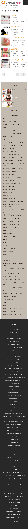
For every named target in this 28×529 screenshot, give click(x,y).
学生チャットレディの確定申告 (11, 218)
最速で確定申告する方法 (18, 95)
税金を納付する (7, 195)
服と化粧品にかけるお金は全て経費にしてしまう (14, 472)
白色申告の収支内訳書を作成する (11, 183)
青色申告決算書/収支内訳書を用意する (12, 177)
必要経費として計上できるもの (11, 224)
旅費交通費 (6, 239)
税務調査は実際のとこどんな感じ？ (12, 308)
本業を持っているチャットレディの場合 (13, 201)
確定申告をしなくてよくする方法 (11, 279)
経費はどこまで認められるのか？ (11, 248)
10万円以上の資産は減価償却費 (11, 273)
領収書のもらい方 (17, 38)
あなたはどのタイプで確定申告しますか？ (13, 160)
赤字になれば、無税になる (9, 299)
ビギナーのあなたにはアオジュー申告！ (13, 154)
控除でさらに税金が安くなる (10, 276)
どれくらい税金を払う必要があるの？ (12, 145)
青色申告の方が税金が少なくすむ (11, 151)
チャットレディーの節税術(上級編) (12, 133)
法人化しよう (6, 302)
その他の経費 (6, 260)
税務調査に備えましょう (9, 198)
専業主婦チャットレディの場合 (11, 124)
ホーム (2, 7)
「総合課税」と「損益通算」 (10, 296)
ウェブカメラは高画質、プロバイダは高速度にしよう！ (14, 475)
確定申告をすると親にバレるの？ (11, 221)
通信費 (4, 242)
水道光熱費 (6, 254)
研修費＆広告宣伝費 (8, 251)
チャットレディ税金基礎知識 (10, 115)
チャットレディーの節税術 (9, 130)
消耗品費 (5, 257)
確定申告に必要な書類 (8, 174)
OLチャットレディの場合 (9, 121)
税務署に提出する (7, 192)
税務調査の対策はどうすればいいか (12, 314)
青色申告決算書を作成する (9, 180)
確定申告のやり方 (7, 118)
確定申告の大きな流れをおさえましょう (13, 168)
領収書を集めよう (17, 26)
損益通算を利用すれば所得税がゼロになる (13, 293)
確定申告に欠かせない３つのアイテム (12, 157)
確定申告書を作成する (8, 186)
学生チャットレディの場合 (9, 127)
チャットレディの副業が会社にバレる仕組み (14, 421)
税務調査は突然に (7, 305)
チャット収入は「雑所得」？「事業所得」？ (14, 493)
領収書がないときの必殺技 (9, 236)
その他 (4, 139)
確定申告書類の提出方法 (9, 189)
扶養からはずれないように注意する (12, 215)
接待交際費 (6, 245)
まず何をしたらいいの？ (9, 148)
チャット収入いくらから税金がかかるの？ (13, 142)
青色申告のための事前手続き (10, 171)
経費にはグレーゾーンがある (10, 227)
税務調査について (7, 136)
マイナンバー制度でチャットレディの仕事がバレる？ (14, 377)
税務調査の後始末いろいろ (9, 311)
